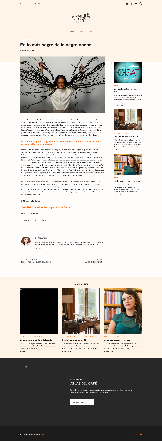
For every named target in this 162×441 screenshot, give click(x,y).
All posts (38, 249)
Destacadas (35, 213)
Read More (119, 105)
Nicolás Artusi (24, 4)
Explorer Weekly (120, 133)
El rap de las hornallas (94, 262)
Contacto (50, 4)
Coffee (81, 31)
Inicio (72, 31)
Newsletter (38, 4)
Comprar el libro (78, 402)
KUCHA (42, 435)
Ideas (90, 31)
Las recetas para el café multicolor (36, 262)
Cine (28, 213)
